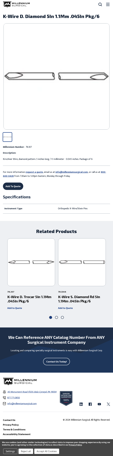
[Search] (100, 4)
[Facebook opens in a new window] (90, 404)
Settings (10, 451)
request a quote (34, 172)
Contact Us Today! (56, 361)
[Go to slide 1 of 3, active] (50, 317)
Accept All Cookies (47, 451)
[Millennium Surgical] (16, 4)
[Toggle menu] (108, 4)
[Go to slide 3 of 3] (62, 317)
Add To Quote (13, 186)
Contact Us (9, 420)
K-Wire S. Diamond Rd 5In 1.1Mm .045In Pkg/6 (79, 299)
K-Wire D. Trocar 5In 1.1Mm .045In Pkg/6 (29, 299)
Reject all (26, 451)
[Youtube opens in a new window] (99, 404)
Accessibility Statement (16, 434)
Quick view (31, 262)
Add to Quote (14, 308)
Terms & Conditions (14, 429)
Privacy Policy (75, 445)
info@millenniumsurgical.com (71, 172)
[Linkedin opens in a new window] (81, 404)
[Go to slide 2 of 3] (56, 317)
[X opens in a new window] (108, 404)
